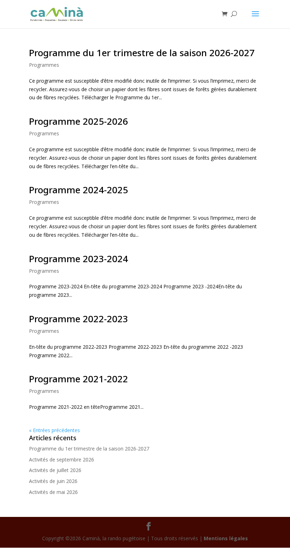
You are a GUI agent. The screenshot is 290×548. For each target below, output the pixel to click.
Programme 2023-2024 (78, 258)
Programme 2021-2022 (78, 378)
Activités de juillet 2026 (55, 470)
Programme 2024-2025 (78, 189)
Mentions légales (226, 538)
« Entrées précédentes (54, 430)
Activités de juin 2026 (53, 481)
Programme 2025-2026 (78, 121)
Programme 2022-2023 (78, 318)
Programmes (44, 64)
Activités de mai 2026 (53, 492)
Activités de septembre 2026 (61, 459)
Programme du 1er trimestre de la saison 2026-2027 (142, 52)
